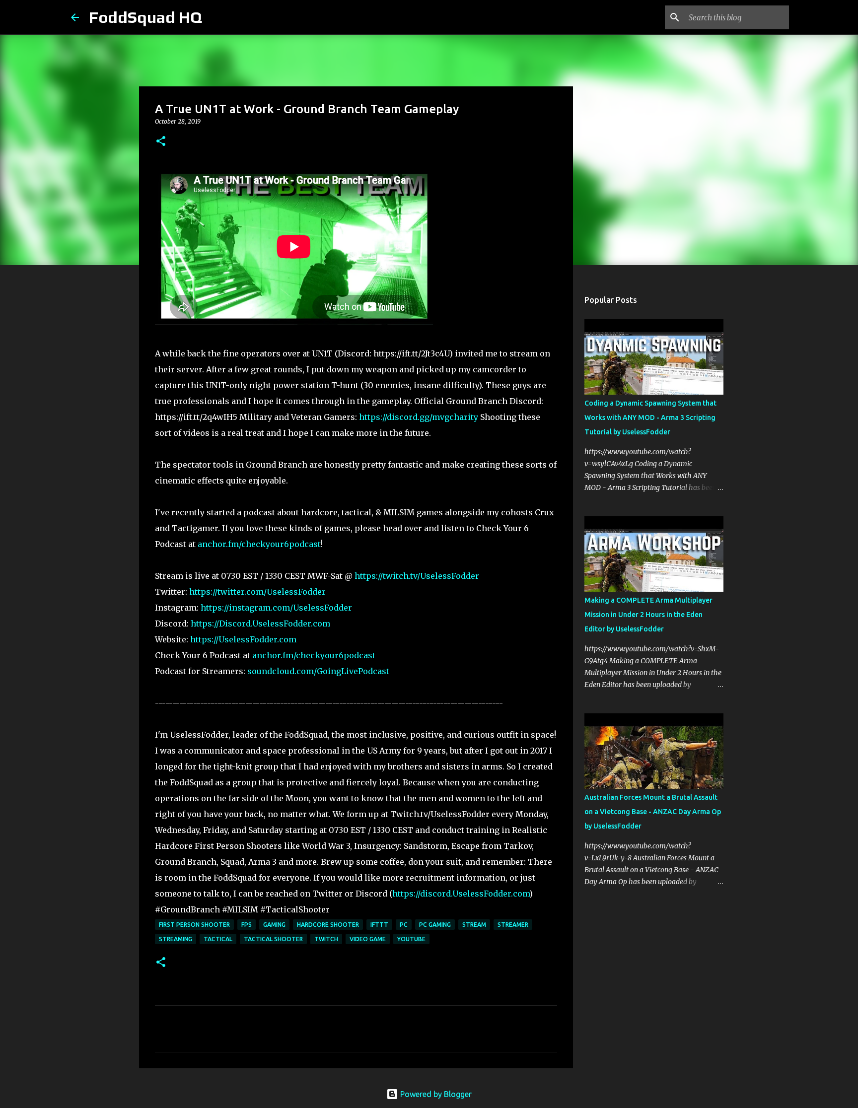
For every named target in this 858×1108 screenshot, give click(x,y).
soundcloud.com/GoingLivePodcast (318, 671)
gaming (274, 924)
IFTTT (379, 924)
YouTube (411, 939)
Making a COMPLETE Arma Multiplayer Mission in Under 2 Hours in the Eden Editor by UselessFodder (648, 614)
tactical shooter (273, 939)
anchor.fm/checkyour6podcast (259, 544)
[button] (161, 141)
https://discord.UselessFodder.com (460, 894)
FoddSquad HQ (145, 17)
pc (404, 924)
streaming (175, 939)
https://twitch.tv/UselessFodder (417, 576)
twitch (326, 939)
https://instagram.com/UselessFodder (276, 608)
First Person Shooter (194, 924)
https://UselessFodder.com (243, 639)
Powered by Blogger (435, 1094)
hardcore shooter (328, 924)
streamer (513, 924)
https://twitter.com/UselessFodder (257, 592)
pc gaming (435, 924)
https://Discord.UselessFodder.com (260, 623)
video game (368, 939)
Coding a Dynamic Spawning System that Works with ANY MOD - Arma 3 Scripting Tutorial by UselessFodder (650, 417)
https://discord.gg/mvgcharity (418, 417)
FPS (246, 924)
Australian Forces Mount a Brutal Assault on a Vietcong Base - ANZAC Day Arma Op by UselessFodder (652, 811)
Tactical (218, 939)
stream (474, 924)
